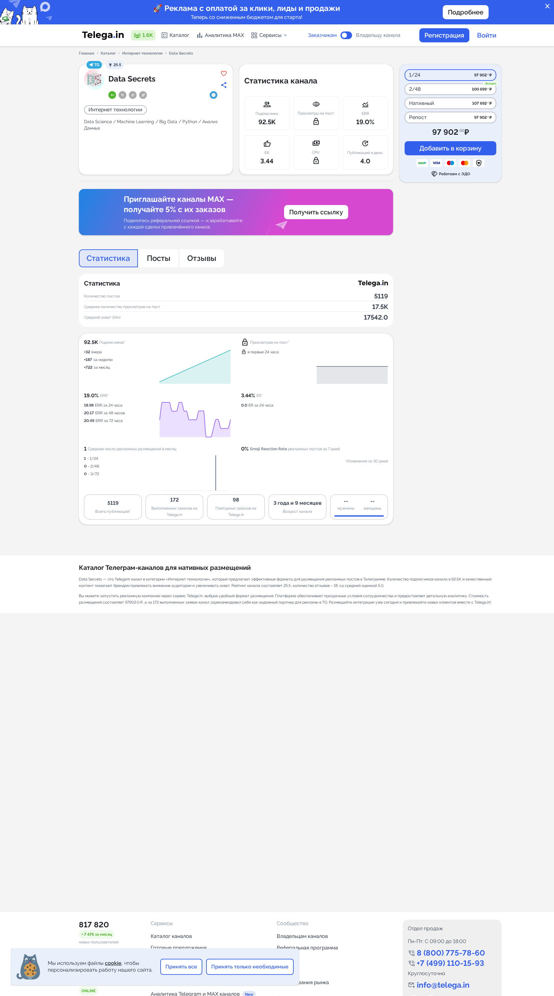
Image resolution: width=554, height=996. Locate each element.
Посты (159, 258)
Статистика (108, 258)
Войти (486, 35)
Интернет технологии (142, 53)
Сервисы (270, 35)
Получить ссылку (316, 212)
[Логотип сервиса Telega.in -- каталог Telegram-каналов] (103, 35)
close (547, 6)
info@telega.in (443, 985)
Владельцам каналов (302, 936)
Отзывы (201, 258)
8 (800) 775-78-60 (451, 952)
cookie (113, 963)
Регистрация (444, 35)
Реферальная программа (307, 948)
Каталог (179, 35)
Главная (86, 53)
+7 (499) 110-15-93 (450, 963)
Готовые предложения (178, 948)
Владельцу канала (378, 35)
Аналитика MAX (224, 35)
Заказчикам (322, 35)
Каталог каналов (171, 936)
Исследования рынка (303, 982)
